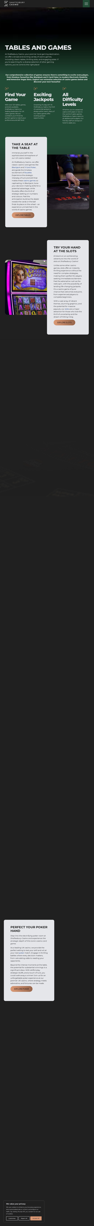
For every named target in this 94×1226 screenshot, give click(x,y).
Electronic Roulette (78, 77)
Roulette (28, 172)
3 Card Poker (53, 77)
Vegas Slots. (26, 79)
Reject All (24, 1218)
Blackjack (38, 77)
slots (67, 309)
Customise (12, 1218)
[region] (24, 1211)
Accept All (36, 1218)
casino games (29, 180)
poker (21, 953)
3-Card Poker (30, 167)
